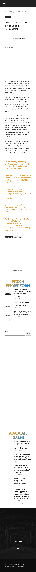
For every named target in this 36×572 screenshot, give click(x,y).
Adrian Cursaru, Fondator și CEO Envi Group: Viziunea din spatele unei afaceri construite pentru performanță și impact (17, 165)
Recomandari (12, 11)
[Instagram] (18, 548)
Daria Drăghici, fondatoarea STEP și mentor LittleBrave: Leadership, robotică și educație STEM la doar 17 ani (18, 178)
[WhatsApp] (25, 53)
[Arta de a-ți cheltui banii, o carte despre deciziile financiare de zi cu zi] (9, 304)
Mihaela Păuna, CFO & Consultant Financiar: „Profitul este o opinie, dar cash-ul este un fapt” (18, 208)
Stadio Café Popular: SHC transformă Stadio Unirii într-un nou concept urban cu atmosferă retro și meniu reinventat (22, 293)
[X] (17, 53)
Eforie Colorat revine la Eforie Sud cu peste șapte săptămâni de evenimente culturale (22, 312)
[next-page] (8, 320)
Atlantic (15, 237)
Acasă (6, 11)
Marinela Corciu (21, 38)
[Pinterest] (21, 53)
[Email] (33, 53)
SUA (20, 237)
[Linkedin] (29, 53)
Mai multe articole (17, 503)
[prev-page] (6, 320)
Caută (6, 331)
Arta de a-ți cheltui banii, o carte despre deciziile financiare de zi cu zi (21, 303)
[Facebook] (13, 53)
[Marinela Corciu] (9, 38)
